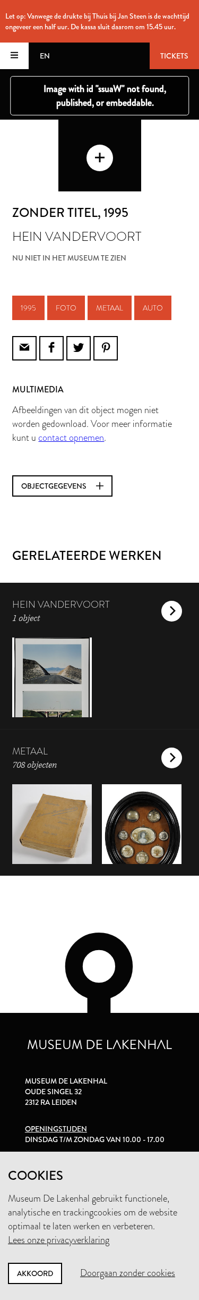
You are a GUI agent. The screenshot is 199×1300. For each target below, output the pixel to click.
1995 (28, 308)
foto (66, 308)
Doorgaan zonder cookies (127, 1273)
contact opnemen (71, 437)
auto (153, 308)
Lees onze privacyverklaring (58, 1240)
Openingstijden (56, 1128)
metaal (109, 308)
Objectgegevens (54, 486)
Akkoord (35, 1273)
